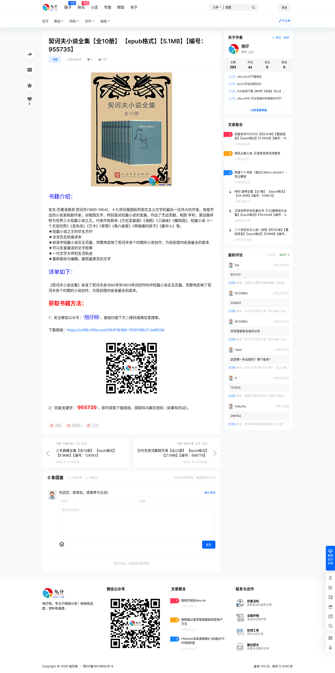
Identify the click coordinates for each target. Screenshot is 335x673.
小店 (94, 7)
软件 (88, 21)
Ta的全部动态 (258, 110)
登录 (284, 7)
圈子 (68, 6)
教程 (57, 21)
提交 (208, 545)
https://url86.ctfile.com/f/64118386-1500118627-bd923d (115, 330)
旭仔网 (73, 666)
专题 (107, 7)
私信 (286, 37)
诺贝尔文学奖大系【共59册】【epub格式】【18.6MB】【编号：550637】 (288, 311)
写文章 (286, 21)
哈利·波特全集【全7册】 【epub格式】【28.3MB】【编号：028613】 (286, 367)
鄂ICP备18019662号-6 (98, 666)
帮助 (120, 7)
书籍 (55, 59)
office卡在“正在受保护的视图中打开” (255, 98)
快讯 (81, 6)
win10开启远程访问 (245, 84)
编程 (103, 21)
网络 (73, 21)
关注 (278, 37)
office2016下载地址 (245, 76)
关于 (134, 7)
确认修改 (209, 492)
